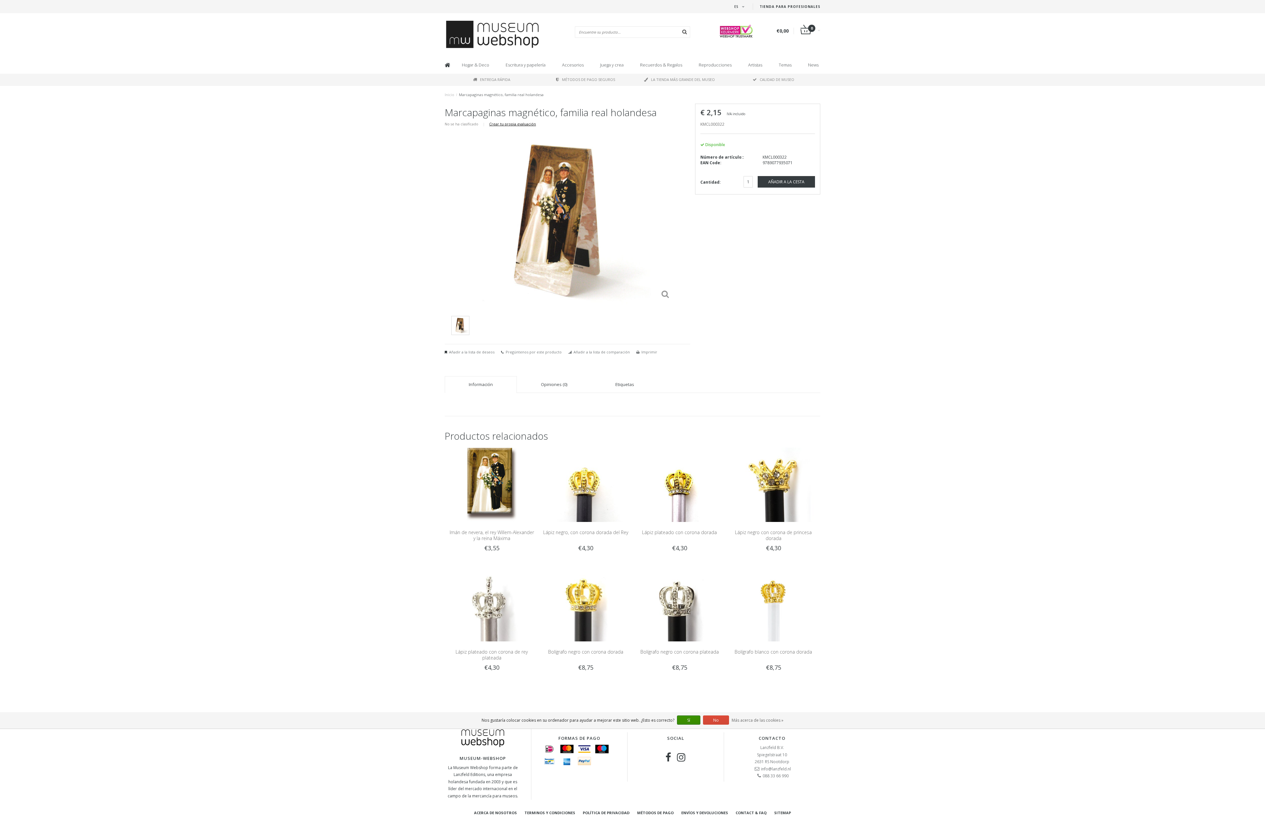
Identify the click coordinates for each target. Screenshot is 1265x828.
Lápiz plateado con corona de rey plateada (492, 655)
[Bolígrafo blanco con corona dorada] (773, 604)
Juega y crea (612, 65)
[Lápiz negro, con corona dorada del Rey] (585, 484)
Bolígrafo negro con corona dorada (585, 652)
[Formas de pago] (549, 749)
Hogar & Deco (475, 65)
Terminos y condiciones (549, 812)
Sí (688, 720)
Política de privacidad (606, 812)
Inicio (449, 94)
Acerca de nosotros (495, 812)
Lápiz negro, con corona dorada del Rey (585, 532)
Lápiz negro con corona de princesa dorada (773, 535)
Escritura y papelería (526, 65)
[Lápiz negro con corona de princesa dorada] (773, 484)
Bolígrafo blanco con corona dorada (773, 652)
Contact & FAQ (751, 812)
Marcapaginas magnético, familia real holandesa (501, 94)
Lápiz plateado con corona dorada (679, 532)
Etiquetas (624, 384)
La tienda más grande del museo (683, 79)
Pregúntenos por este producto (534, 351)
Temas (785, 65)
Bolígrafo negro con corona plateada (679, 652)
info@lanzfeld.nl (776, 769)
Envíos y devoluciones (704, 812)
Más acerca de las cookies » (757, 720)
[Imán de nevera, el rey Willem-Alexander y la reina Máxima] (491, 484)
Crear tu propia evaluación (512, 123)
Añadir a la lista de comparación (602, 351)
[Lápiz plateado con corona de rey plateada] (491, 604)
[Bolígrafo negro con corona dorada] (585, 604)
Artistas (755, 65)
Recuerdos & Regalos (661, 65)
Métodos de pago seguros (588, 79)
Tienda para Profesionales (790, 6)
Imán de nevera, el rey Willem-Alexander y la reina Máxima (492, 535)
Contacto (772, 738)
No (716, 720)
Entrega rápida (495, 79)
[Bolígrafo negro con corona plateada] (679, 604)
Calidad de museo (777, 79)
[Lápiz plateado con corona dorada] (679, 484)
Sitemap (782, 812)
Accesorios (573, 65)
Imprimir (649, 351)
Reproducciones (715, 65)
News (813, 65)
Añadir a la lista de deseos (471, 351)
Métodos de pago (655, 812)
